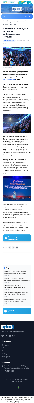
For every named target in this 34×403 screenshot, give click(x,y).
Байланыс (4, 348)
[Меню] (4, 16)
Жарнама (4, 351)
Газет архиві (5, 357)
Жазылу (4, 354)
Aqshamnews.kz (9, 79)
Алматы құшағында (18, 21)
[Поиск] (26, 16)
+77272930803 (9, 371)
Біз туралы (5, 345)
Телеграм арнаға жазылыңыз (14, 238)
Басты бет (6, 21)
